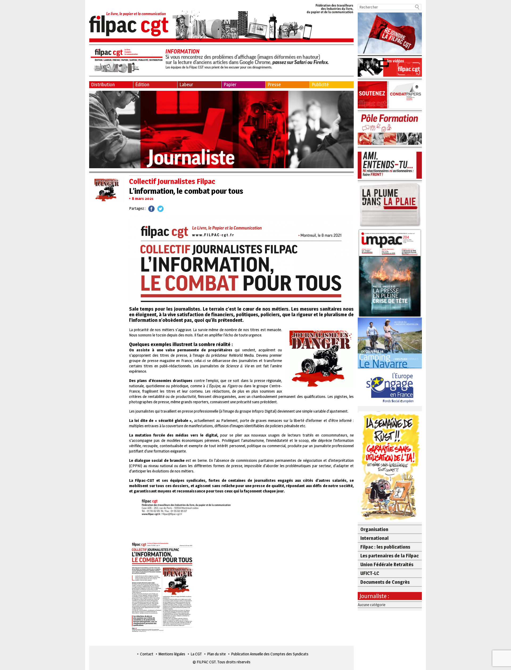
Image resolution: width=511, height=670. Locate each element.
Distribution (103, 84)
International (374, 538)
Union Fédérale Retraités (386, 564)
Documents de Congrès (385, 582)
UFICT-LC (369, 573)
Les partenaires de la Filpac (389, 555)
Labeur (186, 84)
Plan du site (216, 653)
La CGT (196, 653)
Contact (146, 653)
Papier (230, 84)
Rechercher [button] (417, 7)
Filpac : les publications (385, 547)
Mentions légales (172, 653)
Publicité (320, 84)
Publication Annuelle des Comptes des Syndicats (269, 653)
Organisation (374, 529)
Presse (274, 84)
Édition (142, 84)
